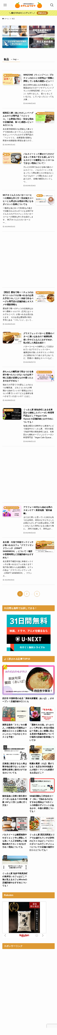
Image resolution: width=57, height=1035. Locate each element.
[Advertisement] (28, 260)
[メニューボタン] (5, 5)
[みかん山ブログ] (28, 5)
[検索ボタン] (52, 5)
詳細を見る (42, 13)
